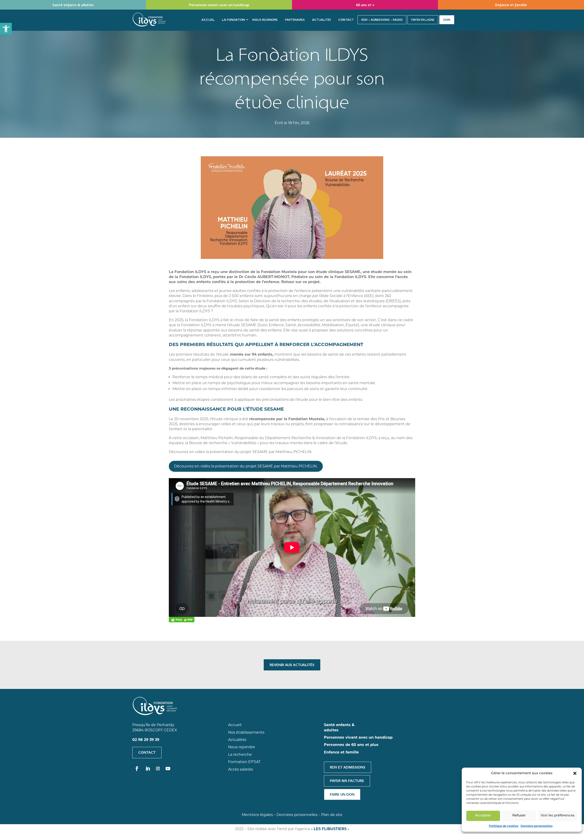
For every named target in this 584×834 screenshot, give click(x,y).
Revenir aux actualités (292, 665)
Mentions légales (257, 815)
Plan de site (331, 815)
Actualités (321, 19)
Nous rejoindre (265, 19)
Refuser (519, 815)
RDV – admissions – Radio (381, 19)
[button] (6, 29)
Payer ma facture (347, 781)
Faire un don (342, 794)
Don (446, 19)
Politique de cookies (503, 826)
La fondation (233, 19)
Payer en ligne (422, 19)
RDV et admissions (347, 767)
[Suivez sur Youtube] (167, 768)
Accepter (483, 815)
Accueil (208, 19)
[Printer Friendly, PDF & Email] (181, 619)
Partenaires (295, 19)
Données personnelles (537, 826)
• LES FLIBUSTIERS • (330, 829)
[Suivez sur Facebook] (136, 768)
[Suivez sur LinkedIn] (147, 768)
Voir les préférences (558, 815)
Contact (346, 19)
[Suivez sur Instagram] (158, 768)
